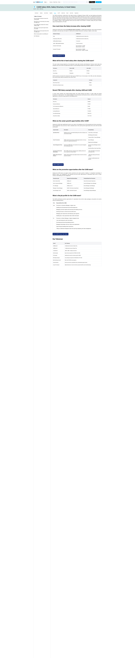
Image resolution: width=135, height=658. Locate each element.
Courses (51, 2)
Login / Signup (99, 2)
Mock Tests (55, 2)
